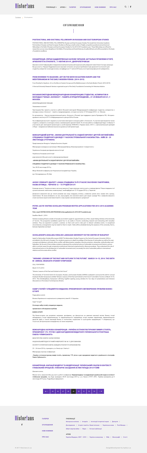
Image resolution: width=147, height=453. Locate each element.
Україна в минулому (96, 437)
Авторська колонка (72, 421)
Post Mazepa (121, 425)
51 (84, 391)
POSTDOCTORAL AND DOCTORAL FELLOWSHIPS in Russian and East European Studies (70, 40)
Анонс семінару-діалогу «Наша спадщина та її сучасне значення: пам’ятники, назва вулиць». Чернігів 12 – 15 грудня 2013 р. (71, 183)
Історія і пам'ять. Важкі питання (88, 425)
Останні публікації (96, 429)
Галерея (72, 7)
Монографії (116, 437)
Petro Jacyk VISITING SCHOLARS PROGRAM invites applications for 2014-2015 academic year (73, 207)
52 (89, 391)
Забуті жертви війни (72, 429)
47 (63, 391)
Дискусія (115, 421)
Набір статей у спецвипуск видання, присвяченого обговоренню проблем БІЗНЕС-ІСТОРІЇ (72, 290)
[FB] (131, 7)
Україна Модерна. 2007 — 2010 (76, 437)
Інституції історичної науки (100, 421)
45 (53, 391)
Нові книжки (100, 7)
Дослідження (70, 425)
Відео (84, 429)
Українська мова (108, 425)
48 (68, 391)
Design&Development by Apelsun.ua (118, 448)
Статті (125, 437)
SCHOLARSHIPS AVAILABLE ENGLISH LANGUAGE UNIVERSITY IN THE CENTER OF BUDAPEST (70, 235)
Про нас (113, 7)
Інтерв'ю (85, 421)
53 (94, 391)
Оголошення (85, 7)
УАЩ (107, 437)
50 (79, 391)
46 (58, 391)
